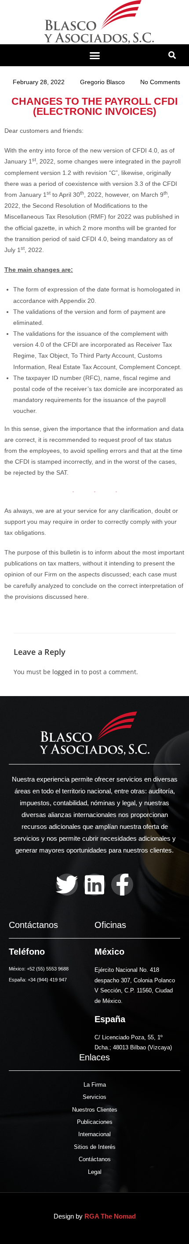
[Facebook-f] (122, 885)
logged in (66, 672)
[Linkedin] (94, 885)
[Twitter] (67, 885)
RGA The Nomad (110, 1216)
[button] (94, 55)
